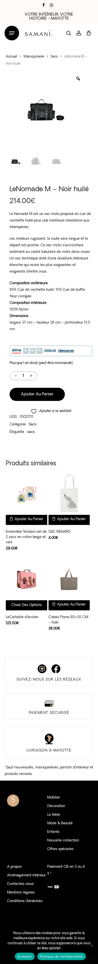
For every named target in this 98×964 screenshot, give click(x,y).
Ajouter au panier (37, 394)
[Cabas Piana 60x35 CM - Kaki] (69, 579)
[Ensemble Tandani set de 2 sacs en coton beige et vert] (26, 494)
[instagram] (51, 5)
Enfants (53, 832)
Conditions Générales (24, 901)
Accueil (11, 56)
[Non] (91, 945)
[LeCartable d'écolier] (26, 579)
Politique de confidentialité (61, 956)
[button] (12, 33)
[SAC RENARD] (69, 494)
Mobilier (53, 798)
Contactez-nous (20, 884)
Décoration (56, 806)
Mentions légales (21, 893)
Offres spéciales (60, 849)
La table (53, 815)
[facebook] (43, 5)
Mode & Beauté (60, 823)
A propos (14, 867)
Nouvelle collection (63, 840)
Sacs (54, 56)
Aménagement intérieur (26, 875)
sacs (31, 432)
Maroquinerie (34, 56)
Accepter (24, 956)
